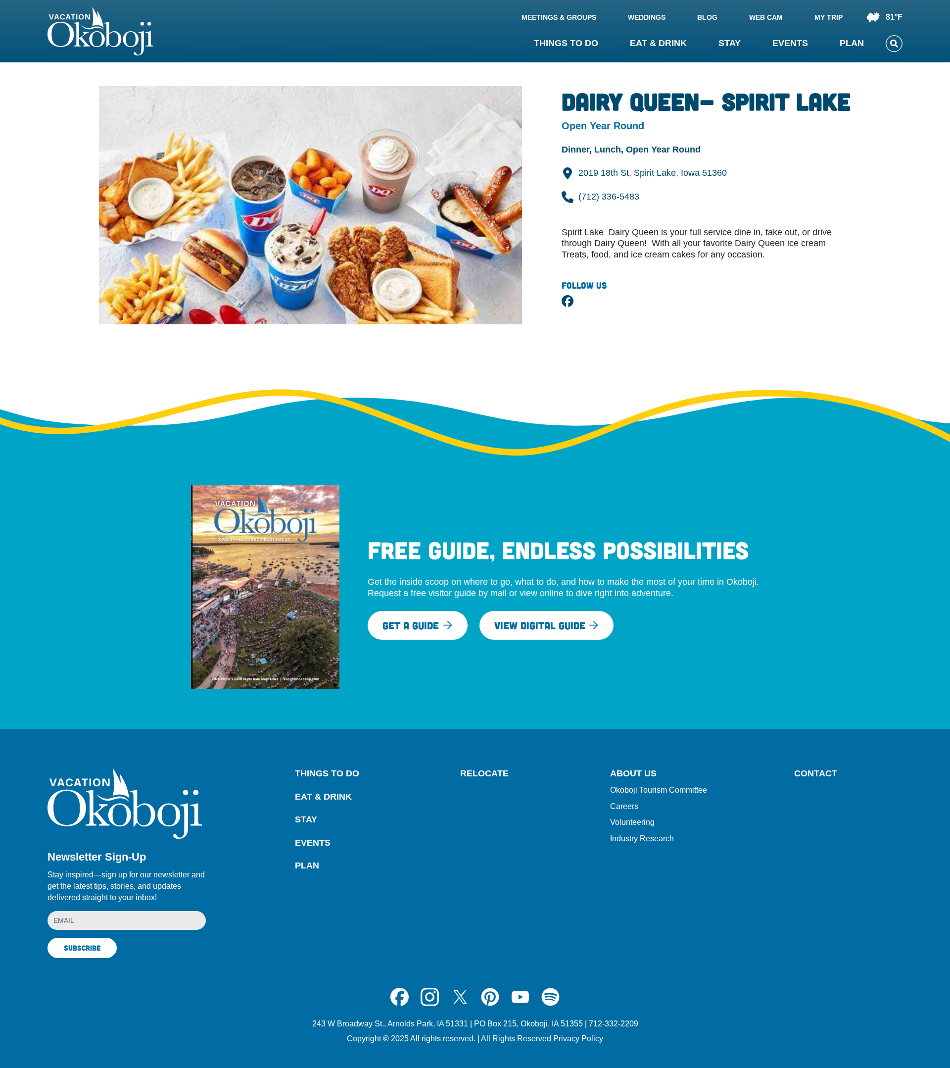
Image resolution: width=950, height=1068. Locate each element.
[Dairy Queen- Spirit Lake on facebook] (567, 301)
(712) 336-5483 (608, 197)
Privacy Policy (578, 1038)
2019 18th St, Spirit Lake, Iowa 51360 (652, 173)
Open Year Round (663, 149)
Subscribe (82, 947)
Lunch (607, 149)
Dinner (575, 149)
